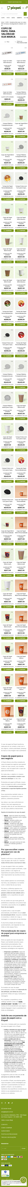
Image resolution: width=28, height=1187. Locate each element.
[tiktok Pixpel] (12, 1103)
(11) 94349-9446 (6, 1109)
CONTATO (4, 1124)
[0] (26, 8)
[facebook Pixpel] (5, 1103)
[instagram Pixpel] (1, 1103)
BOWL (13, 17)
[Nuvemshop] (7, 1179)
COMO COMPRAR (6, 1128)
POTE (8, 17)
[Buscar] (25, 14)
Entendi (8, 1184)
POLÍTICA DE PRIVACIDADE (9, 1134)
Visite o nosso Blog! (7, 1120)
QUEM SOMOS (5, 1131)
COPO (3, 17)
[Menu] (2, 8)
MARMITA (19, 17)
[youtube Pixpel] (8, 1103)
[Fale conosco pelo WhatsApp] (23, 1180)
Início (2, 22)
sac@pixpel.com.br (7, 1112)
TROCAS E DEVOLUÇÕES (8, 1137)
